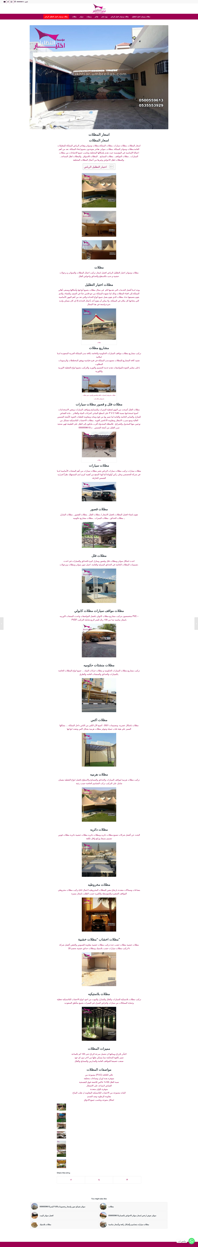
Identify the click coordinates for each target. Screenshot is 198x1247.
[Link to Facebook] (8, 1)
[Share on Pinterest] (127, 1179)
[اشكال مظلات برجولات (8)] (99, 77)
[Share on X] (99, 1179)
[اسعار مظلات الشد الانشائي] (196, 623)
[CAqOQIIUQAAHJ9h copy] (99, 8)
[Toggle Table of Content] (110, 167)
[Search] (153, 16)
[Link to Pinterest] (15, 1)
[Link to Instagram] (11, 1)
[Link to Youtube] (4, 1)
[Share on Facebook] (71, 1179)
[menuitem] (57, 16)
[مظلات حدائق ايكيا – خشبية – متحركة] (2, 623)
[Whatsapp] (191, 1241)
